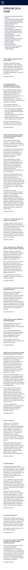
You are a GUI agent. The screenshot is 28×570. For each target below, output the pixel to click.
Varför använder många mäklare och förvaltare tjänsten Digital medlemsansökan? (14, 24)
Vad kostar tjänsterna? (10, 44)
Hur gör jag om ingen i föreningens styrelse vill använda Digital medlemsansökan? (13, 47)
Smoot (10, 2)
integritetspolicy (9, 278)
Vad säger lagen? (9, 42)
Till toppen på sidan (8, 76)
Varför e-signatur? (9, 41)
